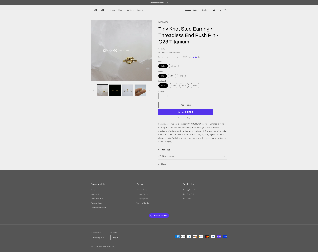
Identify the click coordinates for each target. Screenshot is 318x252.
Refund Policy (142, 194)
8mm (184, 85)
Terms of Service (143, 203)
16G (162, 76)
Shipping (161, 52)
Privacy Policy (142, 190)
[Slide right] (149, 90)
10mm (195, 85)
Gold (163, 66)
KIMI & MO (99, 246)
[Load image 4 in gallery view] (140, 90)
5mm (163, 85)
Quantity (161, 91)
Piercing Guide (96, 203)
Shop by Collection (190, 190)
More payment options (185, 118)
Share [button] (163, 164)
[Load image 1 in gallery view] (102, 90)
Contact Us (95, 194)
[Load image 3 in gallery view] (127, 90)
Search (93, 190)
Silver (173, 66)
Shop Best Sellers (189, 194)
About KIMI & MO (97, 199)
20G (181, 76)
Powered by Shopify (109, 246)
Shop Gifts (186, 199)
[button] (121, 10)
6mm (174, 85)
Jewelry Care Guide (98, 207)
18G (172, 76)
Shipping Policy (143, 199)
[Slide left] (93, 90)
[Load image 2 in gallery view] (115, 90)
